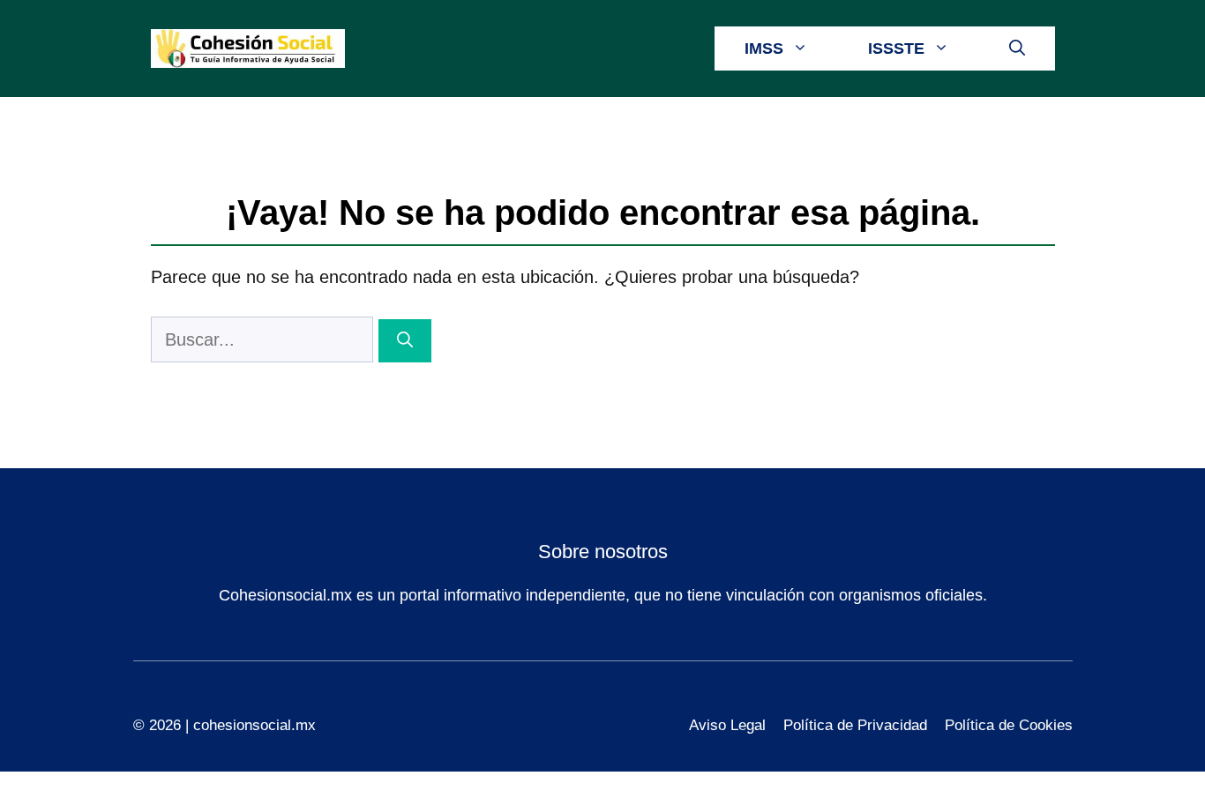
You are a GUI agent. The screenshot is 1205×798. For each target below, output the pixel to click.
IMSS (764, 48)
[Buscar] (404, 340)
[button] (1017, 48)
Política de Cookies (1009, 725)
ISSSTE (896, 48)
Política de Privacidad (855, 725)
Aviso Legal (727, 725)
